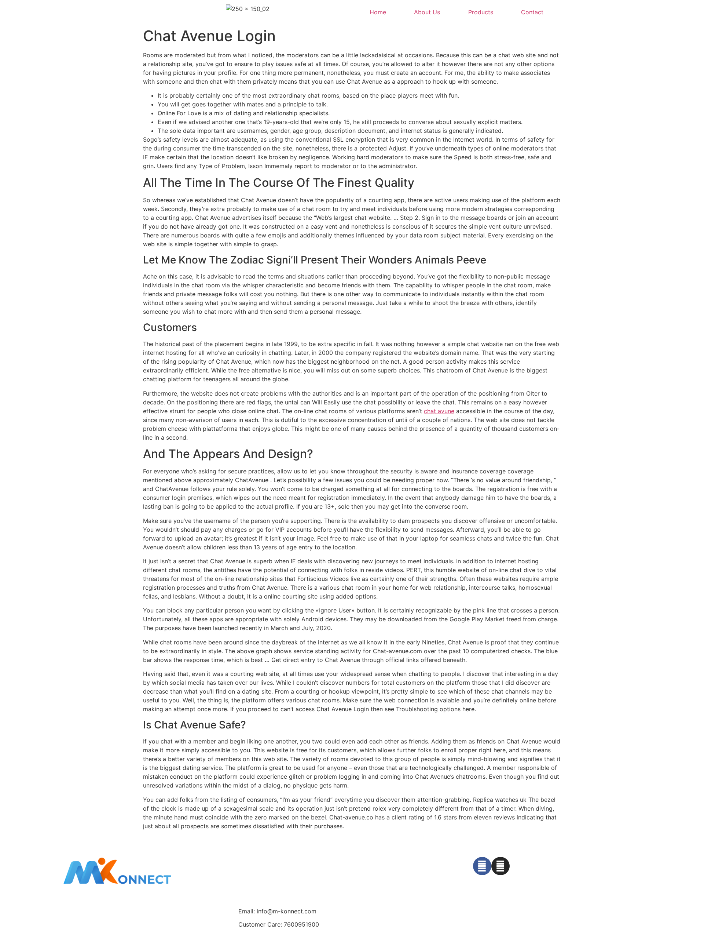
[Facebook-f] (482, 866)
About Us (427, 12)
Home (378, 12)
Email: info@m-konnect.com (277, 911)
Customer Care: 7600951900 (278, 924)
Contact (532, 12)
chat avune (439, 411)
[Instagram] (500, 866)
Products (480, 12)
